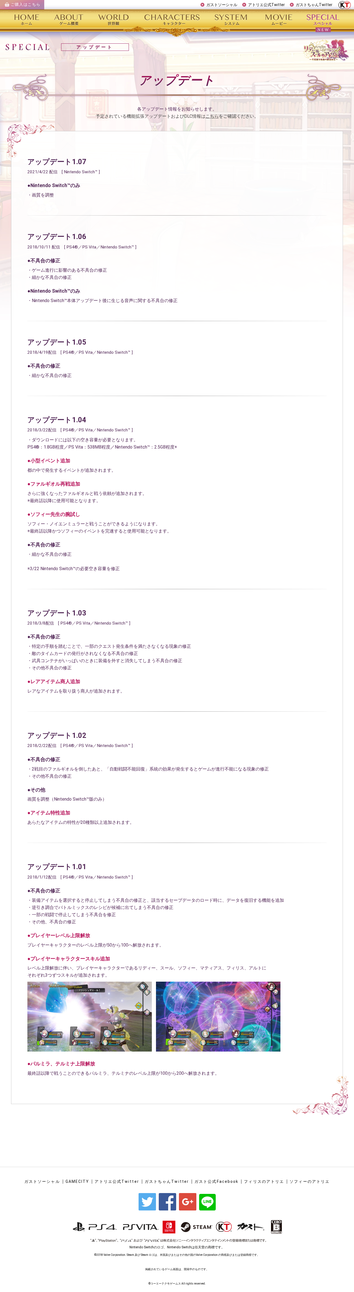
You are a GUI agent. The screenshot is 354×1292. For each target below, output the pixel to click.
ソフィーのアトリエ (310, 1181)
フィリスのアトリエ (264, 1181)
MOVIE (278, 19)
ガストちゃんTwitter (314, 4)
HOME (29, 19)
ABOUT (69, 19)
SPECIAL (322, 19)
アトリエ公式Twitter (266, 4)
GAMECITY (77, 1181)
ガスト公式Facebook (216, 1181)
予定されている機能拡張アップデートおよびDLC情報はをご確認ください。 (177, 116)
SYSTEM (231, 19)
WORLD (115, 19)
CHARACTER (173, 19)
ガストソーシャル (221, 4)
